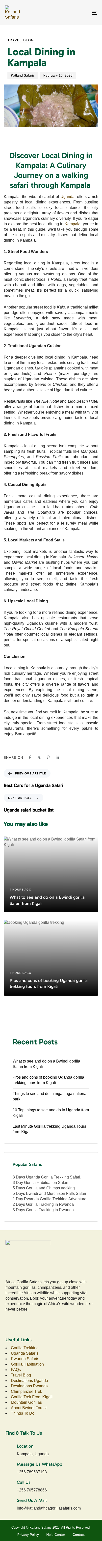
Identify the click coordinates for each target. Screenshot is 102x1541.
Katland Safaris (23, 75)
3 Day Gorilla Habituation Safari (40, 1182)
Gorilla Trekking (25, 1348)
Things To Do (23, 1413)
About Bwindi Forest (29, 1408)
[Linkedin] (57, 757)
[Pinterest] (48, 757)
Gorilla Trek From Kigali (31, 1397)
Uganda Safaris (24, 1353)
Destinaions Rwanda (29, 1386)
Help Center (55, 1535)
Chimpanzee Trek (26, 1391)
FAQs (16, 1370)
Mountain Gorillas (26, 1402)
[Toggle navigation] (81, 12)
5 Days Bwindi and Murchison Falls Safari (49, 1193)
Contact (79, 1535)
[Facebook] (30, 757)
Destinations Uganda (29, 1380)
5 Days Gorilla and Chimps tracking (44, 1188)
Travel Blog (20, 40)
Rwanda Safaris (25, 1359)
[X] (39, 757)
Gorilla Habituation (27, 1364)
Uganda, (68, 197)
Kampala (72, 224)
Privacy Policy (28, 1535)
